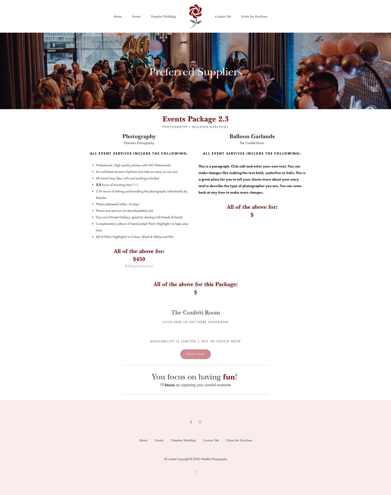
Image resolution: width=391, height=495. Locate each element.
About (117, 16)
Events (136, 16)
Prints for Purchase (254, 16)
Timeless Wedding (163, 16)
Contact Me (223, 16)
